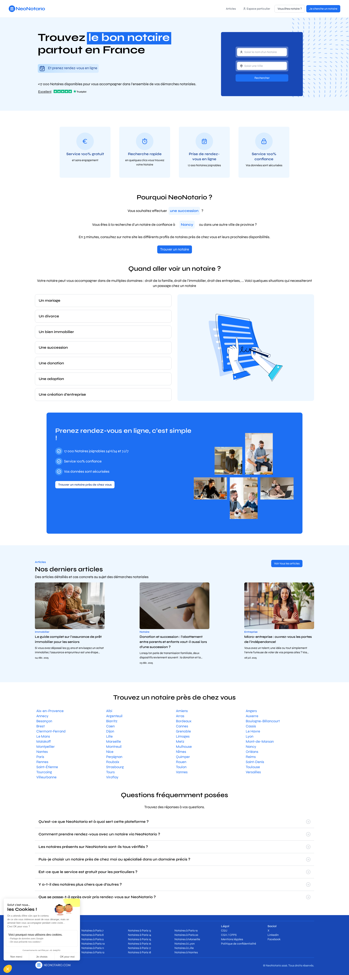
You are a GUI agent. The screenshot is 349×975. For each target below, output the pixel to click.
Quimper (183, 757)
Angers (251, 711)
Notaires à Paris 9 (92, 939)
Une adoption (51, 379)
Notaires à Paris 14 (139, 935)
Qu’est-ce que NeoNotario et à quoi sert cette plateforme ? (94, 821)
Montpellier (45, 746)
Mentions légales (232, 939)
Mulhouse (184, 746)
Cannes (182, 726)
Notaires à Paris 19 (186, 930)
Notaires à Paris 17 (139, 948)
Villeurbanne (46, 777)
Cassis (251, 726)
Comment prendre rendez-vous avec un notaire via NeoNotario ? (99, 834)
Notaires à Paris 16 (139, 943)
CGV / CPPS (229, 935)
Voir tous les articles (287, 563)
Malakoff (43, 741)
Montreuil (114, 746)
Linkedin (273, 935)
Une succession (53, 347)
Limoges (183, 736)
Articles (231, 8)
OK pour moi (67, 956)
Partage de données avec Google (26, 938)
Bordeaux (183, 721)
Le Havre (253, 731)
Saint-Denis (255, 762)
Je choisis (41, 956)
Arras (180, 716)
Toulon (181, 767)
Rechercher (262, 78)
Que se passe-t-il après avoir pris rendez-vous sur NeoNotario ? (97, 897)
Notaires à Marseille (187, 939)
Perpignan (114, 757)
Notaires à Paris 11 (92, 948)
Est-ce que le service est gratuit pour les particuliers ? (88, 872)
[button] (7, 968)
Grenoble (183, 731)
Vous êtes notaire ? (290, 8)
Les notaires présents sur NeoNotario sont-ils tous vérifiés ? (93, 846)
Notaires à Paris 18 (139, 952)
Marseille (113, 741)
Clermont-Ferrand (51, 731)
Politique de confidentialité (238, 943)
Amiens (182, 711)
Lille (109, 736)
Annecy (42, 716)
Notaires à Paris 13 (139, 930)
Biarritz (111, 721)
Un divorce (49, 316)
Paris (40, 757)
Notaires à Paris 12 (92, 952)
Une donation (51, 363)
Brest (40, 726)
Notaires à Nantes (186, 952)
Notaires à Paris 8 (92, 935)
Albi (109, 711)
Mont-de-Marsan (260, 741)
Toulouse (253, 767)
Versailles (253, 772)
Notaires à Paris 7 (92, 930)
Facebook (274, 939)
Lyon (249, 736)
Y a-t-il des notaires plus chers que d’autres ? (80, 884)
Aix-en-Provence (50, 711)
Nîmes (181, 751)
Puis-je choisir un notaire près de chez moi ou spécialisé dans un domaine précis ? (114, 859)
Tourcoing (44, 772)
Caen (110, 726)
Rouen (181, 762)
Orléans (252, 751)
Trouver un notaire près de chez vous (85, 484)
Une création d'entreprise (62, 394)
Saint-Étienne (47, 767)
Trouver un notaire (174, 249)
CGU (224, 930)
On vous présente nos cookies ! (25, 942)
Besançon (44, 721)
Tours (110, 772)
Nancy (251, 746)
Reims (251, 757)
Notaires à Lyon (184, 943)
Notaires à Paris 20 (186, 935)
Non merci (16, 956)
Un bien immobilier (56, 332)
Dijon (110, 731)
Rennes (42, 762)
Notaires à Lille (184, 948)
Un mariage (49, 300)
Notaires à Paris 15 (139, 939)
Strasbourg (115, 767)
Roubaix (112, 762)
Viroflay (112, 777)
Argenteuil (114, 716)
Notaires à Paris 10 (93, 943)
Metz (180, 741)
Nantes (42, 751)
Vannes (182, 772)
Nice (109, 751)
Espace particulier (258, 8)
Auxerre (252, 716)
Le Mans (43, 736)
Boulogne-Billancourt (263, 721)
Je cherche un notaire (323, 8)
